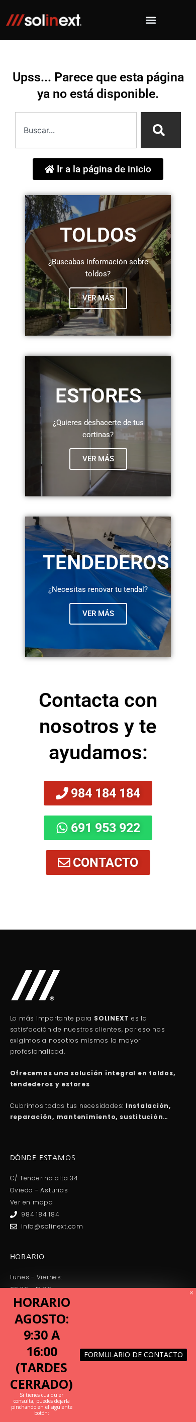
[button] (151, 20)
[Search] (161, 130)
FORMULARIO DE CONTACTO (133, 1354)
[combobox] (76, 130)
